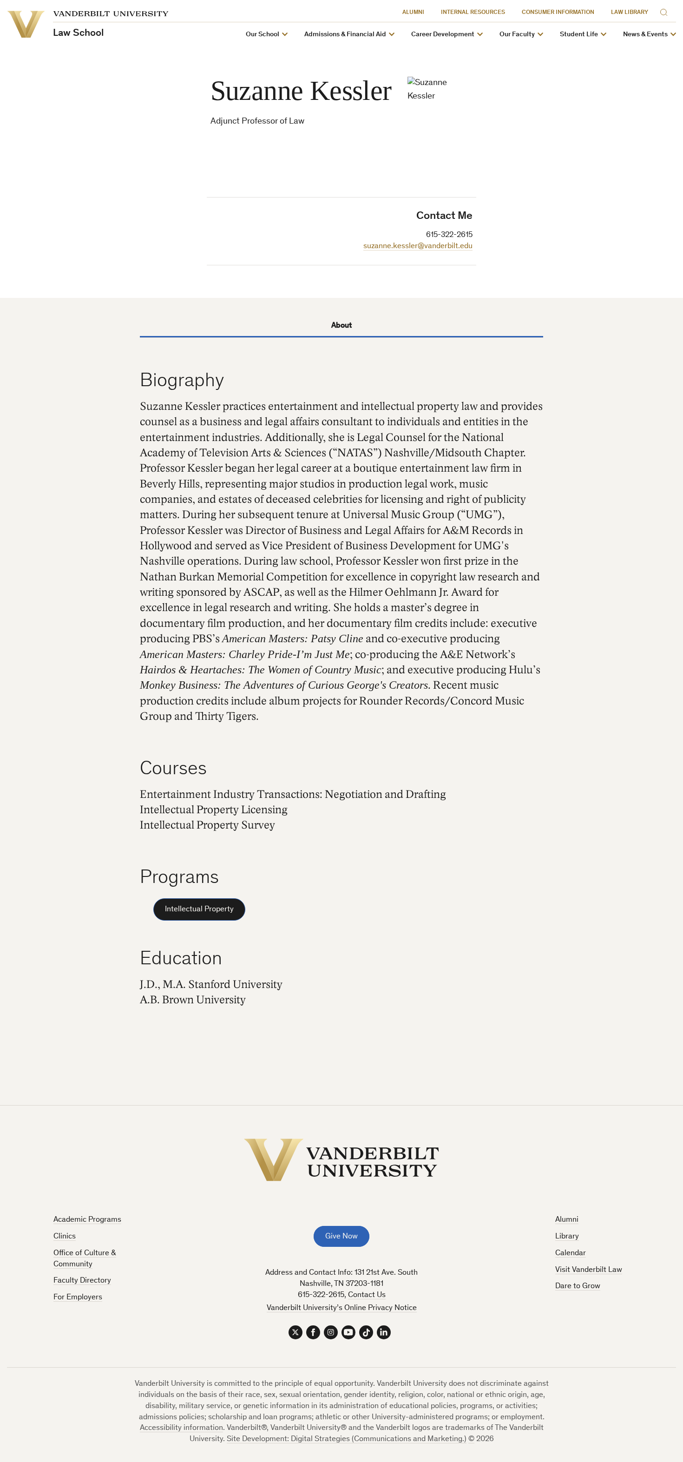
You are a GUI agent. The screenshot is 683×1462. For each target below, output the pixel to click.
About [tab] (341, 326)
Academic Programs (87, 1220)
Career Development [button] (442, 34)
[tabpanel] (341, 699)
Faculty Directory (82, 1281)
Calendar (570, 1254)
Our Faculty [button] (517, 34)
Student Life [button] (579, 34)
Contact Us (367, 1295)
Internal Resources (473, 13)
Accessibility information (181, 1428)
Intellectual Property (199, 910)
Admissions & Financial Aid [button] (345, 34)
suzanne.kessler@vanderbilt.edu (418, 246)
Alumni (413, 13)
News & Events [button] (645, 34)
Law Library (629, 13)
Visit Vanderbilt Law (588, 1270)
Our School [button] (262, 34)
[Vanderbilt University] (341, 1160)
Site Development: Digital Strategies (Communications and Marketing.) (346, 1439)
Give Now (341, 1237)
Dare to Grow (577, 1287)
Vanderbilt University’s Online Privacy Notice (342, 1308)
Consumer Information (558, 13)
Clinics (64, 1237)
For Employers (77, 1298)
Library (567, 1237)
